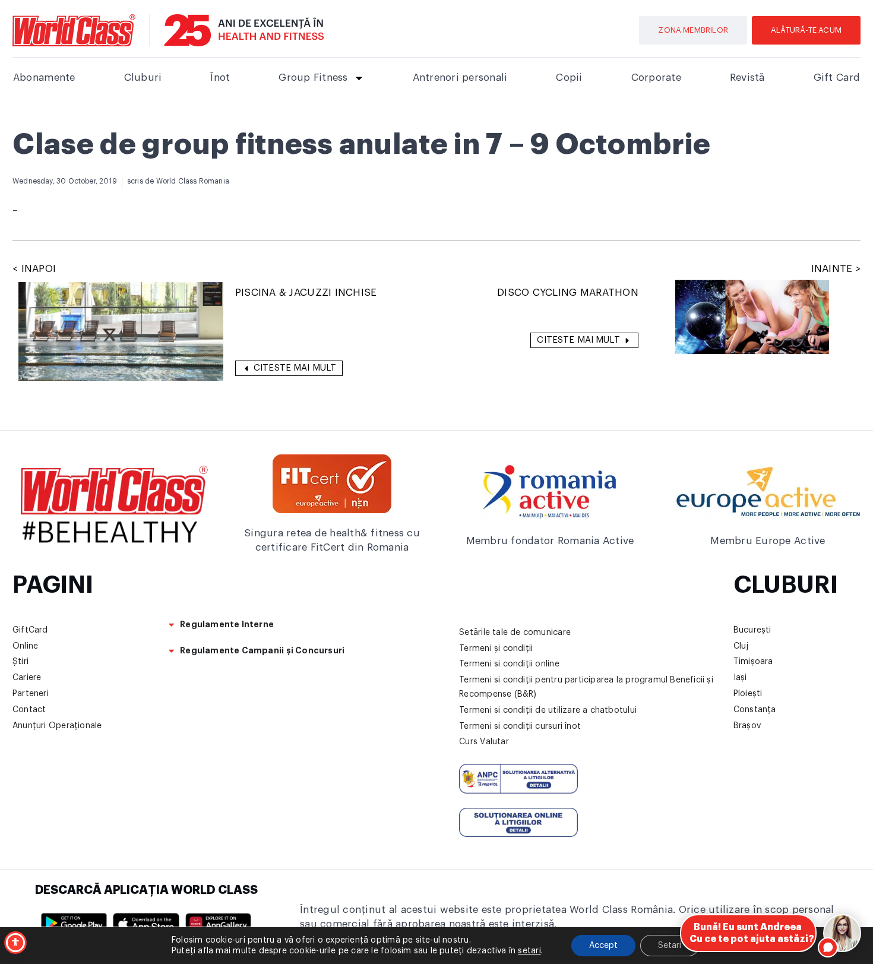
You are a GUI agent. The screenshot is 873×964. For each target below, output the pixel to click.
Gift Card (837, 77)
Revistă (747, 77)
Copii (569, 77)
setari (529, 951)
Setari (669, 945)
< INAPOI (34, 269)
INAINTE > (836, 269)
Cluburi (143, 77)
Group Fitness (313, 77)
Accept (603, 945)
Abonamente (44, 77)
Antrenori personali (460, 77)
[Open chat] (842, 933)
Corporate (656, 77)
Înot (220, 77)
